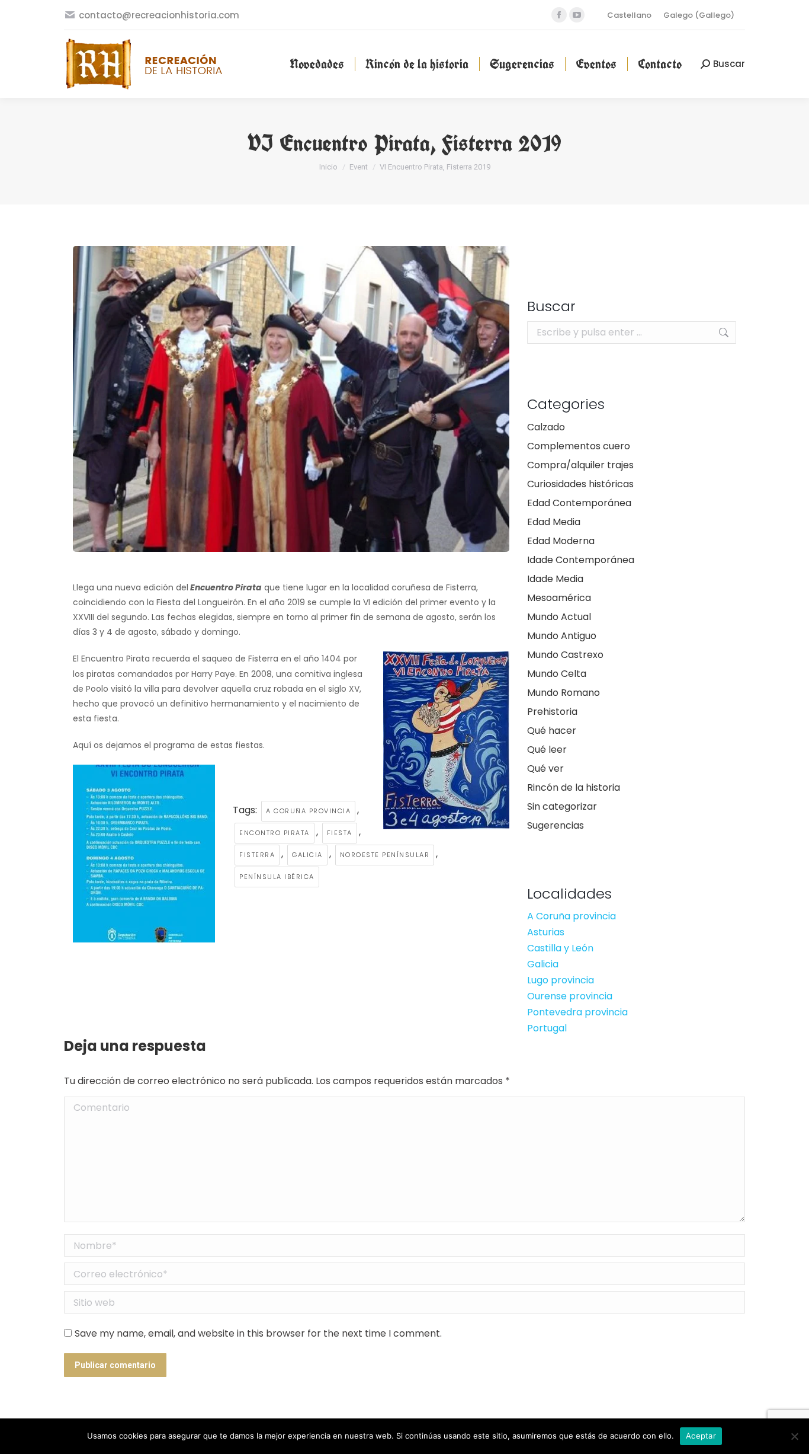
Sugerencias (555, 825)
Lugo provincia (560, 980)
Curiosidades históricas (580, 484)
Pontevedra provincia (577, 1012)
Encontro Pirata (274, 833)
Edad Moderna (561, 541)
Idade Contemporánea (580, 560)
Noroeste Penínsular (385, 854)
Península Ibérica (276, 876)
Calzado (546, 427)
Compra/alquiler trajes (580, 465)
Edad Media (553, 522)
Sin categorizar (562, 806)
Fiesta (339, 833)
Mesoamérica (559, 598)
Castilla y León (560, 948)
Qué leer (547, 749)
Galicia (307, 854)
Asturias (545, 932)
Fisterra (257, 854)
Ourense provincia (569, 996)
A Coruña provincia (308, 811)
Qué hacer (551, 730)
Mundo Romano (563, 692)
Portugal (547, 1028)
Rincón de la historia (573, 787)
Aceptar (701, 1435)
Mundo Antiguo (561, 636)
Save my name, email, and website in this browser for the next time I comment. (258, 1333)
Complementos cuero (578, 446)
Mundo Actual (559, 617)
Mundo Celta (556, 673)
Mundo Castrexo (565, 655)
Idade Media (555, 579)
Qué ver (545, 768)
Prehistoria (552, 711)
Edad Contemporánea (579, 503)
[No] (794, 1436)
